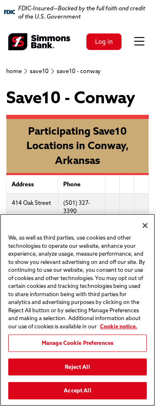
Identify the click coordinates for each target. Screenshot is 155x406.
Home (14, 71)
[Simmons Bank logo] (39, 41)
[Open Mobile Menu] (139, 41)
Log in (104, 41)
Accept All (77, 390)
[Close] (145, 225)
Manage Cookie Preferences (77, 343)
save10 (39, 71)
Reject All (77, 366)
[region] (77, 310)
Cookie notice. (118, 326)
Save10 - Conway (79, 71)
